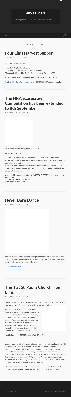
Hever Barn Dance (22, 200)
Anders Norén (57, 391)
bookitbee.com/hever (13, 266)
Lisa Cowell (26, 57)
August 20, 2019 (11, 297)
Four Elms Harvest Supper (29, 53)
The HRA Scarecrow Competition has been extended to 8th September (34, 103)
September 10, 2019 (12, 57)
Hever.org (35, 13)
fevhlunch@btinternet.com (20, 82)
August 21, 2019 (11, 113)
